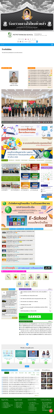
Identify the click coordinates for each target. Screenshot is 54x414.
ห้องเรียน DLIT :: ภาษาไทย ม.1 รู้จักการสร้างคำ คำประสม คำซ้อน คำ (15, 382)
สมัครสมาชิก (44, 197)
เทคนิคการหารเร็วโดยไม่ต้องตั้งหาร (46, 359)
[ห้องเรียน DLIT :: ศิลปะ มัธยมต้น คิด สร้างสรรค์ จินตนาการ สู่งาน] (2, 393)
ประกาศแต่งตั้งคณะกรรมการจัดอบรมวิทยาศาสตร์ (29, 295)
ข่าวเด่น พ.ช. (31, 68)
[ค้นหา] (37, 41)
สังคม (31, 274)
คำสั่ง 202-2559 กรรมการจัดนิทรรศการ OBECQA (29, 301)
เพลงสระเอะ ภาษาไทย (8, 358)
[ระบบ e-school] (27, 220)
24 (43, 179)
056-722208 (49, 407)
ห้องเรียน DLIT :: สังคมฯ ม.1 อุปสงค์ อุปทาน (10, 386)
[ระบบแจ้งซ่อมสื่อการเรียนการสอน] (27, 130)
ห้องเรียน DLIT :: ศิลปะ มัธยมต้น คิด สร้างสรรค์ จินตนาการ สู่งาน (14, 393)
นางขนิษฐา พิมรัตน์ (14, 83)
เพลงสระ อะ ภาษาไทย (21, 358)
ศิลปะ (46, 274)
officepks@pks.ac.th (45, 410)
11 (45, 175)
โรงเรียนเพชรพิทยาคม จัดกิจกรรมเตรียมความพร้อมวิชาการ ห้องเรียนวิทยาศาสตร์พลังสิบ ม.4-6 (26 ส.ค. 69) (10, 177)
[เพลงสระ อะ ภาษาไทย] (20, 353)
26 (46, 179)
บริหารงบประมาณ (32, 160)
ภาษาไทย (8, 274)
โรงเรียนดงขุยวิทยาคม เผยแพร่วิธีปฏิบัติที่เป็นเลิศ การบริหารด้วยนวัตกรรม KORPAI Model (36, 324)
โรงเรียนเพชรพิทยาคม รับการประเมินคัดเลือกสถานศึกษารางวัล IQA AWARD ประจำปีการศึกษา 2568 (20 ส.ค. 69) (19, 241)
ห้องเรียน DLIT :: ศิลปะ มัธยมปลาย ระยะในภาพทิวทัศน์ (12, 391)
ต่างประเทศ (27, 282)
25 (45, 179)
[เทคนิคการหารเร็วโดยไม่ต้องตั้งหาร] (46, 353)
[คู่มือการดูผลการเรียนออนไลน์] (27, 267)
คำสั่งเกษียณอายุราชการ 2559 (25, 304)
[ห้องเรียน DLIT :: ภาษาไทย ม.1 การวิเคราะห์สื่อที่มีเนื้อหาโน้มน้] (2, 380)
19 (46, 177)
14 (50, 175)
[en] (28, 39)
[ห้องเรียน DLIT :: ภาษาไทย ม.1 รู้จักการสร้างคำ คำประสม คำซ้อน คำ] (2, 382)
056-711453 (49, 406)
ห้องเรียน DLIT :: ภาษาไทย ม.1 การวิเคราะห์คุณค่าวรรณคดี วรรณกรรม (15, 377)
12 (46, 175)
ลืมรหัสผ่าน (50, 197)
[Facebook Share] (18, 42)
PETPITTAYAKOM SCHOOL (23, 34)
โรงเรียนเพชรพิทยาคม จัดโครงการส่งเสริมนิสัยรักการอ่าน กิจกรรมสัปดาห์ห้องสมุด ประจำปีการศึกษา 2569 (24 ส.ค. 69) (20, 236)
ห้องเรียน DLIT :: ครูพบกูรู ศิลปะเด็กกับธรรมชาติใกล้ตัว (12, 389)
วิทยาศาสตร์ (23, 274)
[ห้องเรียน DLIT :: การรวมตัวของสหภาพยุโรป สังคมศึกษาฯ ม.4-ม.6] (2, 388)
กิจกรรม (34, 282)
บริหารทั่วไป (18, 160)
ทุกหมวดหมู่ (7, 372)
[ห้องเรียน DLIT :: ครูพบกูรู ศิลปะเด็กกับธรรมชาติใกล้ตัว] (2, 389)
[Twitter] (20, 42)
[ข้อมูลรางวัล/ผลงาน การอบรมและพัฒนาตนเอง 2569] (27, 154)
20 (48, 177)
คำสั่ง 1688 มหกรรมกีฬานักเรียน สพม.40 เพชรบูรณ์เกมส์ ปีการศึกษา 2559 (33, 298)
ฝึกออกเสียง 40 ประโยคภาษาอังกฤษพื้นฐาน (33, 359)
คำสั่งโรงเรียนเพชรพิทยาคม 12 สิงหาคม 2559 (28, 311)
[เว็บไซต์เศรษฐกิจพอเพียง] (27, 203)
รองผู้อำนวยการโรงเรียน (14, 85)
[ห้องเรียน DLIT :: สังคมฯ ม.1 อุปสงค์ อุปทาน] (2, 386)
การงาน (19, 282)
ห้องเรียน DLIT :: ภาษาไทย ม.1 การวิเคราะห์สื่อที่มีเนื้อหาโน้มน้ (14, 380)
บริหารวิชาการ (11, 160)
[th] (25, 39)
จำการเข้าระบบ (50, 193)
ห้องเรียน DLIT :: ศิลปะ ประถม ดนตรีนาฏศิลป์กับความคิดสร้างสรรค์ (14, 384)
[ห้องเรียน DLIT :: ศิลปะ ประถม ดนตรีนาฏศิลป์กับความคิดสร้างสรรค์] (2, 384)
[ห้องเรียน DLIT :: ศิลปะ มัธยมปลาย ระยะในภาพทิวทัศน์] (2, 391)
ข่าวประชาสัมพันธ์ (49, 160)
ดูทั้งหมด (50, 87)
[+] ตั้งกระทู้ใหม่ (37, 370)
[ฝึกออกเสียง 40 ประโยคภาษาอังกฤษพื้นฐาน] (33, 353)
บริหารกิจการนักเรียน (40, 160)
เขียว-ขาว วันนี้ (4, 160)
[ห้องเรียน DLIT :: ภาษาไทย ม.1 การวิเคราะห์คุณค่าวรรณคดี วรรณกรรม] (2, 377)
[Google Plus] (23, 42)
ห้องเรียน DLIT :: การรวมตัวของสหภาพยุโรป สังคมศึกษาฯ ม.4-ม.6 (14, 388)
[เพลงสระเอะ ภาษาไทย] (8, 353)
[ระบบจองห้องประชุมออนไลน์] (27, 143)
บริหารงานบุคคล (24, 160)
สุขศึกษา (38, 274)
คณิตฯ (16, 274)
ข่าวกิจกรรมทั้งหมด (49, 162)
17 (43, 177)
